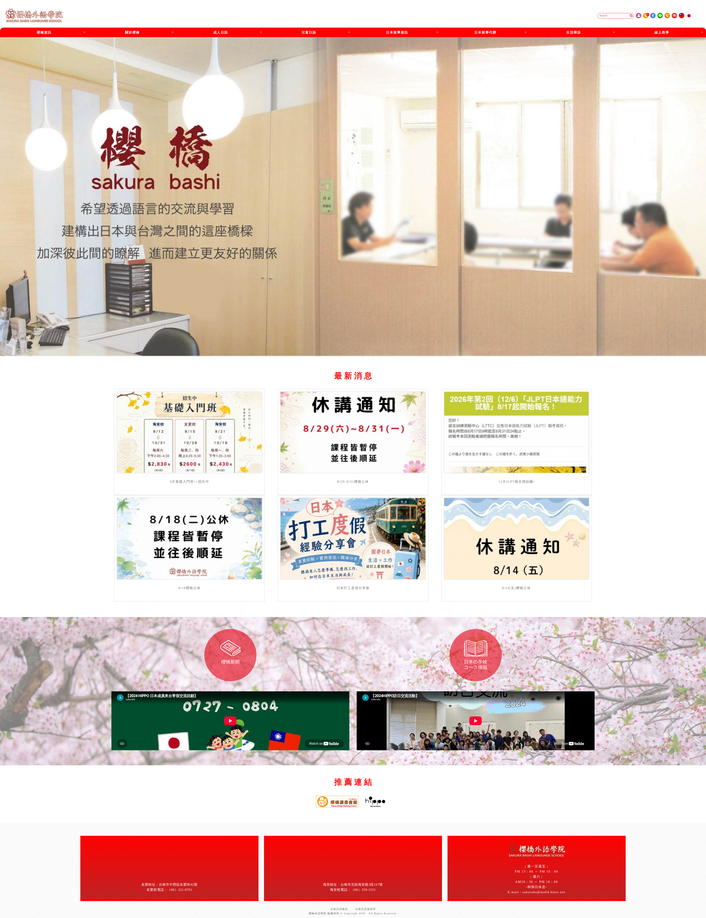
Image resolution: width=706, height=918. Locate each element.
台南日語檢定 (339, 909)
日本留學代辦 (485, 32)
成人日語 (220, 32)
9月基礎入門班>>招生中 (189, 481)
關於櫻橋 (132, 32)
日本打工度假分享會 (353, 588)
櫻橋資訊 (44, 32)
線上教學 (662, 32)
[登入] (638, 15)
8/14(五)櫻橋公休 (516, 588)
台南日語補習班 (365, 909)
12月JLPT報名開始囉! (516, 481)
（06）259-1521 (363, 890)
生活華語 (573, 32)
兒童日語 (309, 32)
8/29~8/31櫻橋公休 (353, 481)
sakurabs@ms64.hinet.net (544, 892)
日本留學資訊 (397, 32)
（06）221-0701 (179, 890)
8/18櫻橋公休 (190, 588)
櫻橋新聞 (230, 661)
